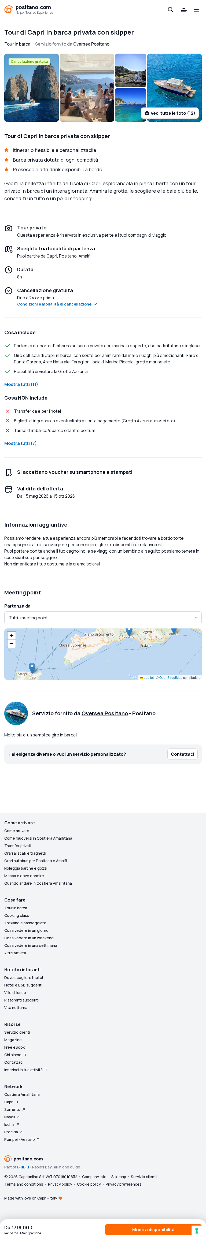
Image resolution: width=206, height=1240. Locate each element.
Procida (11, 1131)
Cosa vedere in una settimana (30, 945)
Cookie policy (89, 1184)
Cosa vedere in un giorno (26, 930)
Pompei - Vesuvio (19, 1139)
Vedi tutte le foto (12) (173, 113)
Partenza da (17, 606)
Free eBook (14, 1047)
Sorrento (12, 1109)
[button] (32, 668)
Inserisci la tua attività (23, 1069)
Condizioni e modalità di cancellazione (54, 304)
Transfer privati (17, 845)
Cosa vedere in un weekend (29, 937)
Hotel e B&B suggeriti (23, 985)
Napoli (9, 1116)
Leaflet (148, 677)
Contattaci (13, 1062)
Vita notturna (15, 1007)
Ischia (9, 1124)
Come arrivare (16, 830)
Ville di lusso (15, 992)
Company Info (94, 1176)
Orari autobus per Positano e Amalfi (35, 860)
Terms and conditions (23, 1184)
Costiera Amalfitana (22, 1094)
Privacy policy (60, 1184)
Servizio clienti (17, 1032)
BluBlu (23, 1167)
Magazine (13, 1039)
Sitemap (118, 1176)
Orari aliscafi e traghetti (25, 853)
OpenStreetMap (170, 677)
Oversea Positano (105, 713)
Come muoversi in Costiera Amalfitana (38, 838)
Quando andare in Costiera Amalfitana (38, 883)
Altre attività (15, 952)
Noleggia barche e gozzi (25, 868)
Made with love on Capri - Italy (30, 1198)
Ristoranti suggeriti (21, 1000)
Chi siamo (12, 1054)
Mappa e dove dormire (24, 875)
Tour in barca (15, 907)
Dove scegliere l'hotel (23, 977)
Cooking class (16, 915)
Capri (8, 1101)
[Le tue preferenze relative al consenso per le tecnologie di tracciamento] (197, 1231)
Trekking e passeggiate (25, 922)
